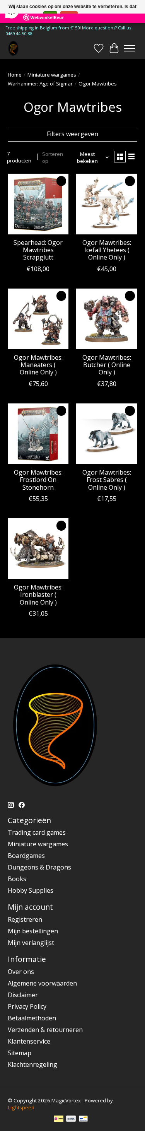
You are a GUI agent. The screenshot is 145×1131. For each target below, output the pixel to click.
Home (15, 74)
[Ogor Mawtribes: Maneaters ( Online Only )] (38, 319)
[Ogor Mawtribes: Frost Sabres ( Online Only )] (106, 433)
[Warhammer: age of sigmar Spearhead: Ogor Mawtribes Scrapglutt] (38, 204)
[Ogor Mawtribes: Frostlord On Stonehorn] (38, 433)
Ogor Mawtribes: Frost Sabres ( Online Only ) (106, 479)
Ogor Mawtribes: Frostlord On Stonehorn (38, 479)
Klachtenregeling (32, 1064)
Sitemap (19, 1053)
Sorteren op (52, 157)
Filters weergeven (72, 134)
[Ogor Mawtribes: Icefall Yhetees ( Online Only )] (106, 204)
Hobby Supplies (30, 890)
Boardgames (26, 855)
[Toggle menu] (129, 48)
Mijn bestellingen (33, 931)
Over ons (21, 971)
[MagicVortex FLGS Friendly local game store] (13, 48)
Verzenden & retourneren (45, 1029)
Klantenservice (29, 1041)
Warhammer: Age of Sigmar (40, 83)
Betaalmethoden (32, 1018)
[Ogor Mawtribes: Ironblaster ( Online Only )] (38, 548)
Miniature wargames (51, 74)
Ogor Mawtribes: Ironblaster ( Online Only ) (38, 594)
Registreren (25, 919)
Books (17, 879)
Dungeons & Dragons (39, 867)
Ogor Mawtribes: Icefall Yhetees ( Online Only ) (106, 249)
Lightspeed (21, 1107)
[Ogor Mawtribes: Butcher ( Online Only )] (106, 319)
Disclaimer (23, 995)
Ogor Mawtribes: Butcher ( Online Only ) (106, 364)
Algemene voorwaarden (42, 983)
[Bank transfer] (71, 1119)
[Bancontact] (83, 1119)
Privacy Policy (27, 1006)
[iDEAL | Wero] (58, 1119)
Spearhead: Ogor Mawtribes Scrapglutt (38, 249)
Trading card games (37, 832)
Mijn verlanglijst (31, 942)
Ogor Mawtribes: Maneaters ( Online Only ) (38, 364)
